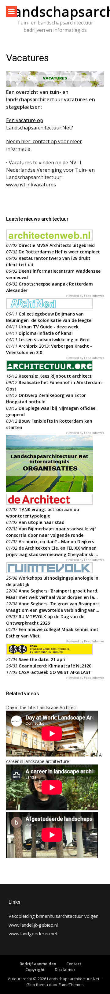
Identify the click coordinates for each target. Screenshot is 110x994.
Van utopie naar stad (41, 522)
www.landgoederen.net (33, 933)
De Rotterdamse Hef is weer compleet (59, 252)
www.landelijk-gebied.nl (33, 925)
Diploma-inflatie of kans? (46, 333)
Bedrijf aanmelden (38, 963)
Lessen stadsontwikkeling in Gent (54, 339)
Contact (73, 963)
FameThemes (71, 984)
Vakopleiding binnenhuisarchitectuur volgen (53, 916)
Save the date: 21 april (43, 659)
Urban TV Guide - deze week (49, 327)
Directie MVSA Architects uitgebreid (57, 245)
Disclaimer (65, 969)
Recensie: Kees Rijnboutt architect (55, 376)
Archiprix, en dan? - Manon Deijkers (56, 541)
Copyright (35, 969)
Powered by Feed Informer (85, 295)
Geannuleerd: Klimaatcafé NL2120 (55, 666)
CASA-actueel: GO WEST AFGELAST (55, 672)
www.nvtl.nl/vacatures (31, 184)
